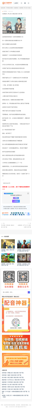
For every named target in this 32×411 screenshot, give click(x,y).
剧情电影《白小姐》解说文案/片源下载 (12, 384)
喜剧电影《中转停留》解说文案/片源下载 (12, 382)
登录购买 (16, 201)
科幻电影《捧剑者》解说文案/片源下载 (7, 226)
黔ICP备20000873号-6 (21, 406)
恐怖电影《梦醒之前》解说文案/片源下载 (12, 372)
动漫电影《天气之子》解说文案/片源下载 (24, 226)
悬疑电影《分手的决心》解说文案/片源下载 (13, 379)
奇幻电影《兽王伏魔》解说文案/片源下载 (12, 377)
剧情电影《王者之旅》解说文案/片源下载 (12, 389)
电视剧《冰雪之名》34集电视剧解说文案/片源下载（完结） (15, 396)
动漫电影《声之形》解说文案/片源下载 (18, 208)
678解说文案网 (9, 7)
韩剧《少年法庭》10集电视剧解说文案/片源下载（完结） (16, 392)
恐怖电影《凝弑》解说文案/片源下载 (11, 375)
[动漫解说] (16, 7)
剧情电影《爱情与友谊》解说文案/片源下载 (13, 386)
